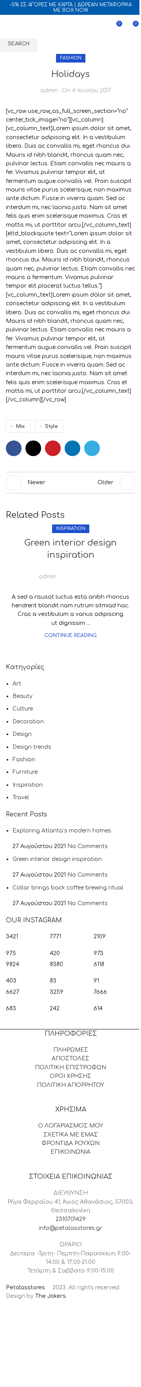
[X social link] (76, 572)
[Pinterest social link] (85, 572)
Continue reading (70, 635)
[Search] (23, 26)
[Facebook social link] (67, 572)
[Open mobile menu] (9, 26)
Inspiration (70, 528)
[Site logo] (69, 26)
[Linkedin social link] (95, 572)
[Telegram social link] (104, 572)
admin (47, 577)
